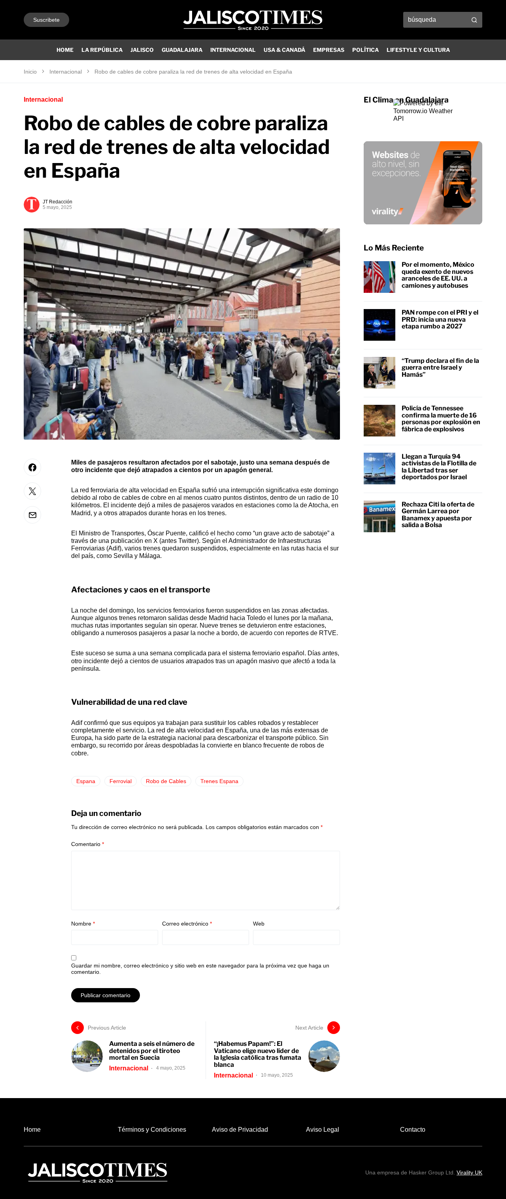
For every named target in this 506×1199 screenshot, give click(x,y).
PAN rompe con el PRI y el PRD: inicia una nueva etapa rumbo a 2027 (440, 319)
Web (258, 923)
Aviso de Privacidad (240, 1129)
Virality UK (469, 1172)
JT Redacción (57, 202)
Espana (85, 781)
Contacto (412, 1129)
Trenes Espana (219, 781)
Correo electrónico (187, 923)
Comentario (87, 844)
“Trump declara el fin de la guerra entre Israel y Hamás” (440, 367)
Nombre (83, 923)
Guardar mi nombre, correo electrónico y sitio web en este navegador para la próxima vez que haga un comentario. (200, 968)
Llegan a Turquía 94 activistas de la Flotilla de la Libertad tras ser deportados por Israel (439, 466)
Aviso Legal (322, 1129)
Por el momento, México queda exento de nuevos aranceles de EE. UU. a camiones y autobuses (438, 275)
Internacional (65, 71)
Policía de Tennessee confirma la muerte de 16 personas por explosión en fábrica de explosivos (441, 418)
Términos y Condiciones (152, 1129)
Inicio (30, 71)
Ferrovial (121, 781)
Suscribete (46, 20)
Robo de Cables (166, 781)
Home (32, 1129)
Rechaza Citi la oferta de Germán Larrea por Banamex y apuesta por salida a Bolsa (438, 514)
